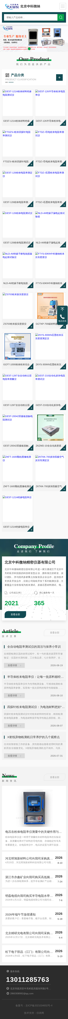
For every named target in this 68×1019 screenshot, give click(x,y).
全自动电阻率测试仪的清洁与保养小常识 (34, 646)
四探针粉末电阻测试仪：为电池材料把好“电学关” (36, 707)
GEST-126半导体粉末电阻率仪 (50, 121)
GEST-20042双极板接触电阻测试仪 (18, 445)
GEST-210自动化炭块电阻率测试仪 (50, 405)
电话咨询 (62, 321)
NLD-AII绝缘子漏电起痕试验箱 (50, 242)
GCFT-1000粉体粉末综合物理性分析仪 (18, 364)
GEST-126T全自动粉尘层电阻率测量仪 (18, 405)
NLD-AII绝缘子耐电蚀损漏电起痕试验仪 (18, 283)
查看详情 (12, 665)
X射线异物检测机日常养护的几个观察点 (33, 737)
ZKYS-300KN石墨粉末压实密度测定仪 (50, 364)
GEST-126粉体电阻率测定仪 (18, 202)
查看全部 (15, 614)
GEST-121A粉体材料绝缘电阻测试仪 (18, 121)
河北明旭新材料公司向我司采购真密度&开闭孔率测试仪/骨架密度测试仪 (29, 859)
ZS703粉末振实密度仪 (14, 324)
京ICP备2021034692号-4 (38, 1005)
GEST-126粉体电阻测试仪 (16, 242)
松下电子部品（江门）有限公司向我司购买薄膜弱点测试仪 (29, 952)
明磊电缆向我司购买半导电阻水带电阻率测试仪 (29, 896)
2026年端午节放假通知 (20, 914)
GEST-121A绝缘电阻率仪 (16, 526)
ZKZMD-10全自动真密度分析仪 (50, 445)
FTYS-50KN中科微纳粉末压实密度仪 (50, 283)
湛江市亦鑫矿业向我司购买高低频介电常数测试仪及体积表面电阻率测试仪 (29, 877)
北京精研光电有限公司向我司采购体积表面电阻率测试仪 (29, 933)
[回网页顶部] (62, 309)
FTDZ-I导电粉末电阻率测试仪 (50, 161)
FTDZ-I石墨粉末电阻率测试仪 (50, 202)
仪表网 (40, 1012)
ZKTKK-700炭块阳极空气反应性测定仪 (50, 486)
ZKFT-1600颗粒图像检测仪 (17, 486)
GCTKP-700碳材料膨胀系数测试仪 (50, 324)
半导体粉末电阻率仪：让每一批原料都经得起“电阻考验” (36, 676)
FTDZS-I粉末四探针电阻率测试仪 (18, 161)
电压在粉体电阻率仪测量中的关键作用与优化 (33, 832)
